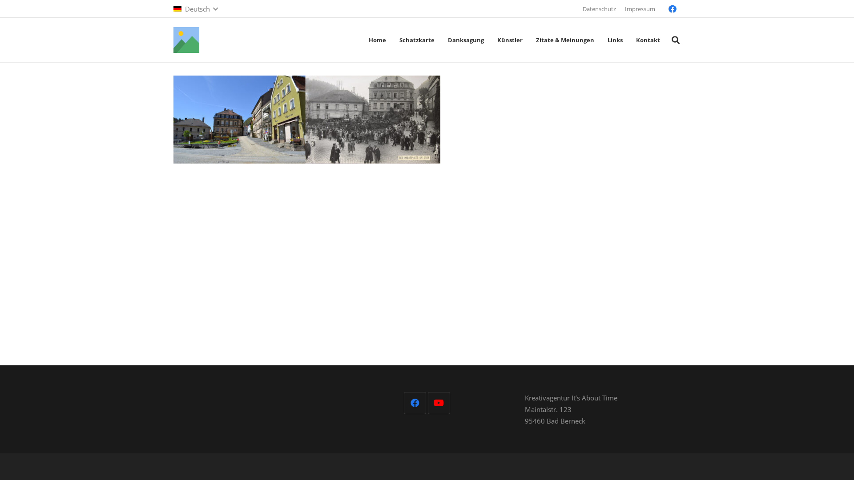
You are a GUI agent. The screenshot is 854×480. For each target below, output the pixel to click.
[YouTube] (439, 403)
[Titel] (186, 40)
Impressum (640, 9)
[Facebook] (673, 9)
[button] (196, 9)
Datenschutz (599, 9)
